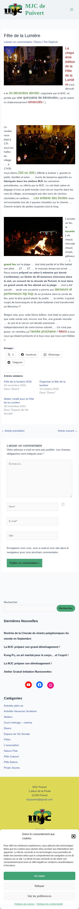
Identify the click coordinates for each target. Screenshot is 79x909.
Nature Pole (11, 751)
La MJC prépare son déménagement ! (28, 663)
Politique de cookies (24, 904)
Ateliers (8, 717)
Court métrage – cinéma (18, 722)
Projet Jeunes (12, 767)
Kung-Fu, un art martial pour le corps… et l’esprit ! (37, 655)
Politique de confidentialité (49, 904)
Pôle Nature (11, 762)
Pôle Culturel (11, 756)
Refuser (39, 886)
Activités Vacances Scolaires (20, 711)
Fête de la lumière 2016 (18, 381)
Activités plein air (13, 705)
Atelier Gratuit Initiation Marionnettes (28, 671)
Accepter (39, 875)
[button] (73, 836)
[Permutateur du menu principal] (71, 9)
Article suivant (67, 430)
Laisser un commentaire (18, 42)
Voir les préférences (39, 896)
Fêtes (7, 739)
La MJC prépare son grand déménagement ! (32, 646)
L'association (11, 745)
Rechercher (10, 602)
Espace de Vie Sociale (17, 734)
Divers (38, 42)
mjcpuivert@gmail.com (39, 799)
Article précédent (13, 430)
